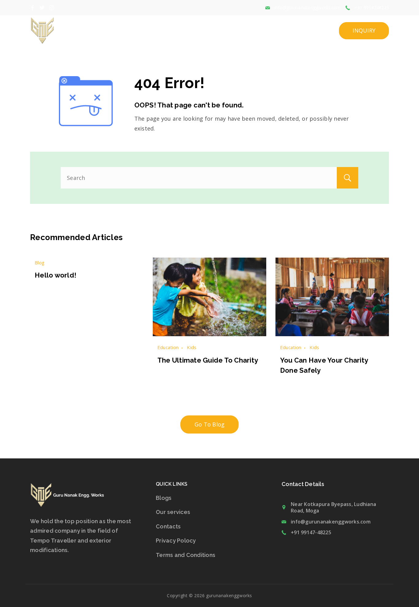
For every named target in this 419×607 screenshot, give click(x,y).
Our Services (237, 30)
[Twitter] (42, 7)
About (202, 30)
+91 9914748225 (372, 7)
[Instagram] (51, 7)
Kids (191, 347)
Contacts (168, 526)
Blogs (163, 498)
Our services (173, 512)
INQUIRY (363, 30)
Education (168, 347)
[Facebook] (32, 7)
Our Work (276, 30)
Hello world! (55, 275)
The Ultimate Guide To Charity (207, 360)
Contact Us (314, 30)
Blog (39, 262)
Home (177, 30)
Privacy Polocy (176, 540)
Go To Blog (209, 424)
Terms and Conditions (185, 555)
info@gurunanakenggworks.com (308, 7)
